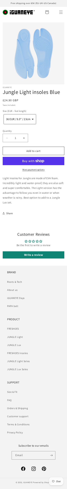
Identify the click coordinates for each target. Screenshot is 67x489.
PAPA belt (12, 306)
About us (12, 290)
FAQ (9, 400)
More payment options (33, 169)
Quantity (7, 130)
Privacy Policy (15, 432)
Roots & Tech (14, 281)
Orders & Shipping (17, 408)
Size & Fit (12, 391)
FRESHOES (13, 328)
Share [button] (9, 213)
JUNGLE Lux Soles (17, 369)
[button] (61, 12)
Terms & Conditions (18, 424)
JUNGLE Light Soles (18, 361)
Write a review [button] (33, 255)
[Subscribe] (51, 455)
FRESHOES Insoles (17, 353)
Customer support (18, 416)
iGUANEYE (28, 482)
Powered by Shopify (42, 482)
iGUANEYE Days (16, 298)
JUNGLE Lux (14, 345)
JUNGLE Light (15, 337)
